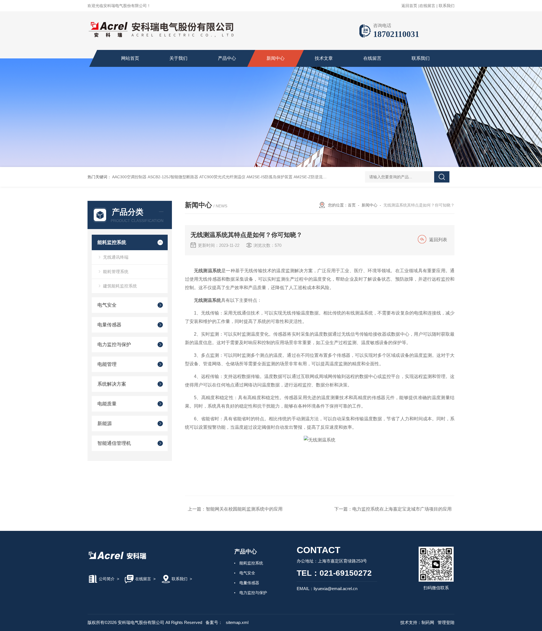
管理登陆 (446, 622)
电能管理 (107, 364)
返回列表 (438, 239)
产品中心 (227, 58)
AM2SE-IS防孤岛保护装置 (269, 177)
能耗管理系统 (115, 271)
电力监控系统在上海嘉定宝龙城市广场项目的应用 (402, 509)
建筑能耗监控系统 (120, 285)
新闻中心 (275, 58)
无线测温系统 (207, 300)
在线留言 (427, 5)
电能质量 (107, 403)
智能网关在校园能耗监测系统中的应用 (244, 509)
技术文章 (324, 58)
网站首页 (130, 58)
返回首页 (409, 5)
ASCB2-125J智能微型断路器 (173, 177)
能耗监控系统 (111, 242)
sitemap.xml (237, 622)
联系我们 (446, 5)
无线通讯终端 (115, 257)
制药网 (427, 622)
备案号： (214, 622)
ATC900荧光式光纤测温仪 (222, 177)
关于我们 (178, 58)
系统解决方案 (111, 384)
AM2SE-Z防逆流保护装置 (316, 177)
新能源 (104, 423)
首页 (352, 205)
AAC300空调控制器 (129, 177)
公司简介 (107, 579)
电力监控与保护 (114, 344)
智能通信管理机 (114, 443)
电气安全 (107, 305)
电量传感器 (109, 324)
